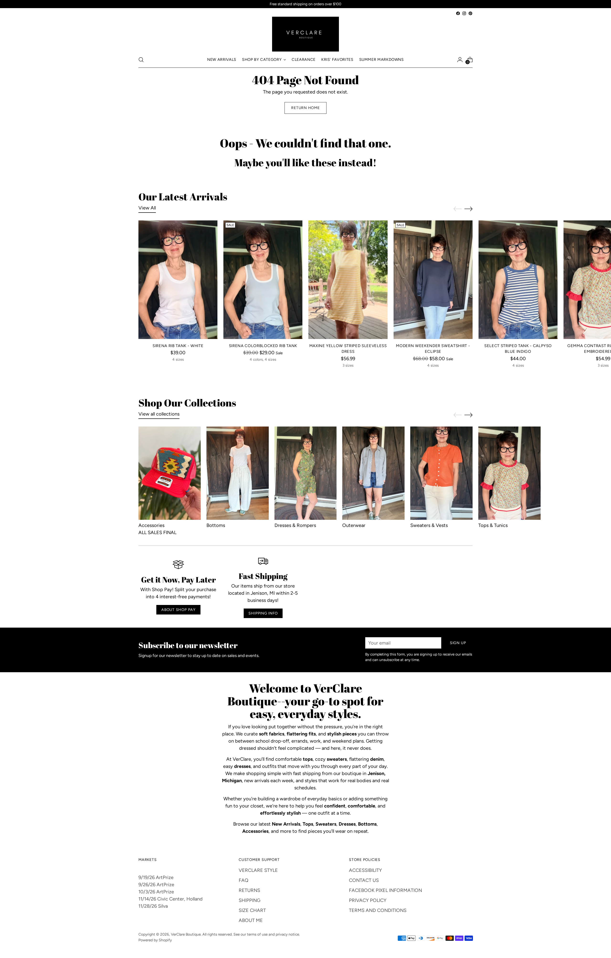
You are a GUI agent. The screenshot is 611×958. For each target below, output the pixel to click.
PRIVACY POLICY (367, 900)
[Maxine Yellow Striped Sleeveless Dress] (347, 279)
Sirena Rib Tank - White (178, 345)
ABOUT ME (251, 920)
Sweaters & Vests (429, 525)
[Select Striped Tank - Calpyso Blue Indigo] (518, 279)
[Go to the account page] (460, 59)
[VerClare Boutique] (305, 34)
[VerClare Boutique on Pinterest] (470, 13)
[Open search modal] (141, 59)
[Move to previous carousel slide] (457, 209)
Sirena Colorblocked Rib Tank (263, 345)
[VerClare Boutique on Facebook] (458, 13)
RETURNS (249, 890)
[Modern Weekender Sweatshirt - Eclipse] (433, 279)
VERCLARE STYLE (258, 870)
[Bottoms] (237, 473)
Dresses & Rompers (295, 525)
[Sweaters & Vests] (441, 473)
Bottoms (215, 525)
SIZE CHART (252, 910)
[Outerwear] (373, 473)
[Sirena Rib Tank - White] (177, 279)
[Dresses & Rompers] (305, 473)
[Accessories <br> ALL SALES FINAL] (169, 473)
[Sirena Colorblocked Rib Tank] (262, 279)
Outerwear (353, 525)
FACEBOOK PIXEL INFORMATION (385, 890)
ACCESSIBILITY (365, 870)
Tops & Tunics (493, 525)
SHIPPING (249, 900)
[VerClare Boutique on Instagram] (464, 13)
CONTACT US (364, 880)
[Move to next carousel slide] (468, 209)
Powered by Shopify (155, 940)
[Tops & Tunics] (509, 473)
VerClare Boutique (186, 934)
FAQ (243, 880)
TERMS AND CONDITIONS (377, 910)
